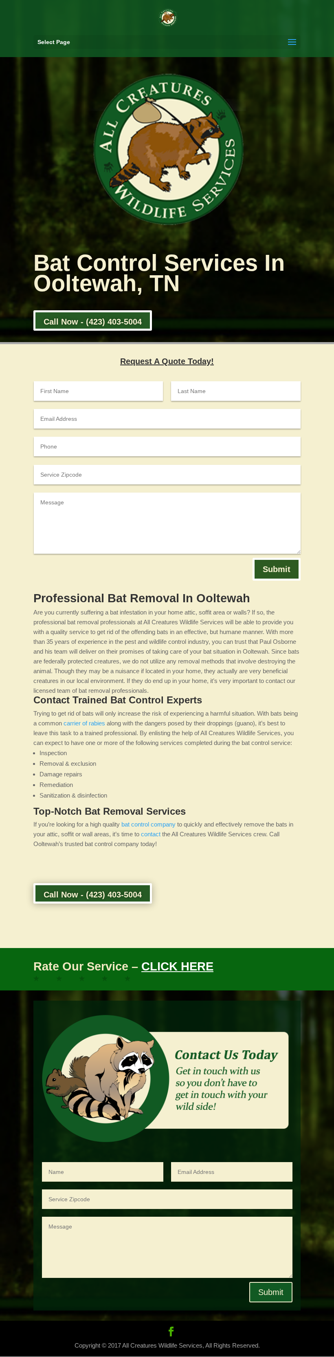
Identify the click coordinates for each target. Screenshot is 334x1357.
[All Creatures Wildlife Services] (44, 980)
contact (150, 834)
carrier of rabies (84, 723)
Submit (276, 569)
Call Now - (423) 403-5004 (93, 321)
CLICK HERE (177, 966)
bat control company (148, 824)
